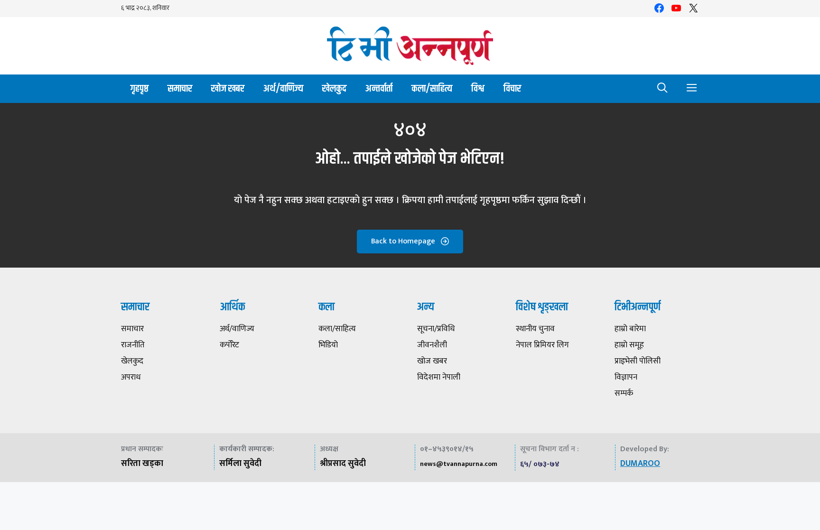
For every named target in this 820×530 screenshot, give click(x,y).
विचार (512, 88)
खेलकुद (334, 88)
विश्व (478, 88)
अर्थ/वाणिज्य (283, 88)
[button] (662, 88)
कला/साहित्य (431, 88)
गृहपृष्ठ (139, 88)
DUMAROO (640, 463)
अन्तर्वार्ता (378, 88)
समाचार (180, 88)
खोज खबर (227, 88)
